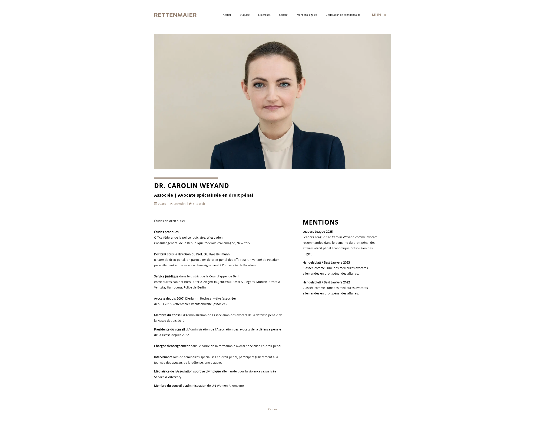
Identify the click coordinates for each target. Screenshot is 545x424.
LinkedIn (179, 203)
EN (379, 15)
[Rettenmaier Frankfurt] (175, 15)
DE (374, 15)
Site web (198, 203)
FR (384, 15)
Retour (272, 409)
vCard (162, 203)
